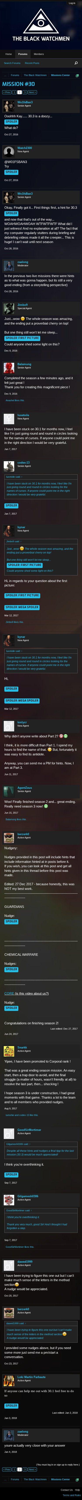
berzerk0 (23, 834)
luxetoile (23, 415)
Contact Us (67, 1490)
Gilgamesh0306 (27, 1196)
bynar (21, 527)
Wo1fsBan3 (25, 102)
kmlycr (22, 722)
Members (39, 54)
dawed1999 (24, 1261)
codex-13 (23, 462)
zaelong (22, 262)
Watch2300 (24, 148)
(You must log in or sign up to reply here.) (58, 1464)
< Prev (6, 92)
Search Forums (12, 63)
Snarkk (22, 1047)
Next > (32, 92)
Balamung (24, 364)
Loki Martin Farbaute (31, 1377)
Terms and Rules (72, 1495)
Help (77, 1490)
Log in (72, 3)
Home (8, 54)
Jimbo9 (22, 305)
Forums (22, 54)
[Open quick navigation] (77, 75)
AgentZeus (24, 787)
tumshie (10, 1115)
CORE (9, 993)
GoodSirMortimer (29, 1130)
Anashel (10, 400)
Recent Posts (32, 63)
